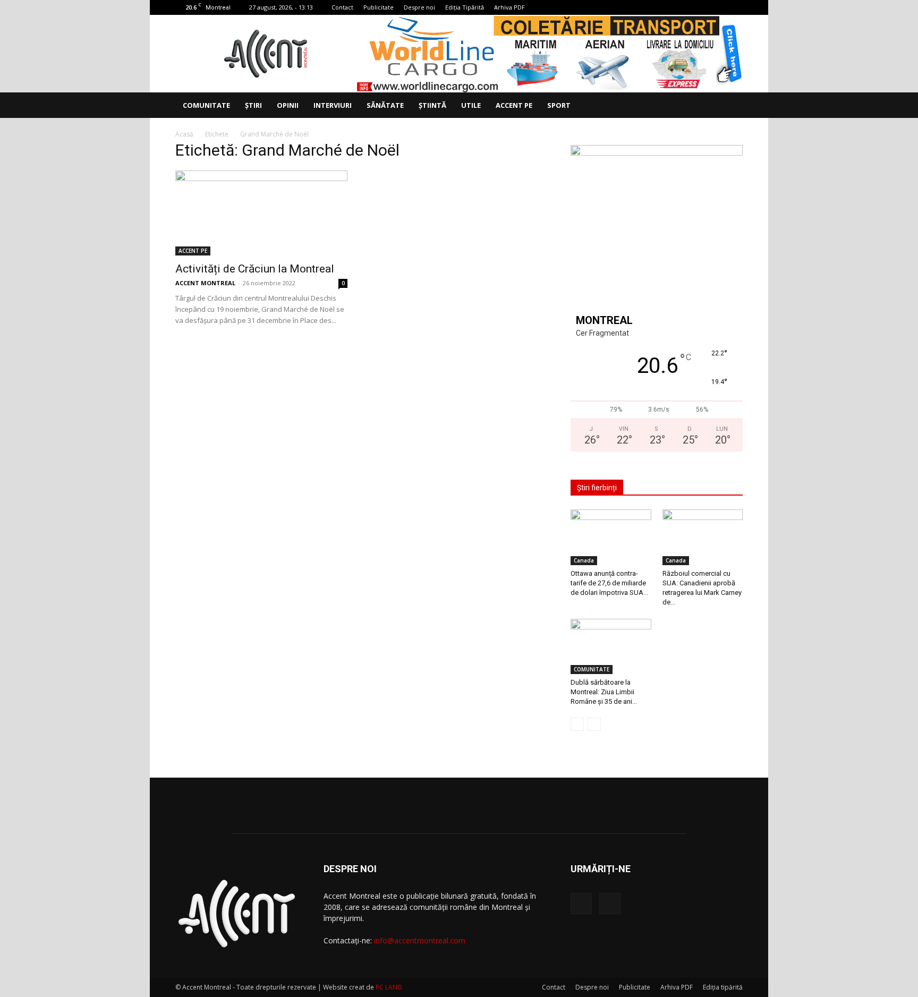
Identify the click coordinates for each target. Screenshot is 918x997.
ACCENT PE (514, 105)
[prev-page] (577, 724)
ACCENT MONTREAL (205, 283)
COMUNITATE (206, 105)
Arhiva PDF (509, 7)
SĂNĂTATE (385, 105)
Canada (584, 560)
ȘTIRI (253, 105)
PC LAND (389, 987)
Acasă (184, 134)
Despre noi (419, 7)
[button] (730, 106)
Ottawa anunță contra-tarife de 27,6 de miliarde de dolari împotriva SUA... (609, 583)
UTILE (471, 105)
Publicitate (378, 7)
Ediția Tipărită (464, 7)
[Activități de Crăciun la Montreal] (261, 213)
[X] (735, 7)
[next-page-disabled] (594, 724)
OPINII (288, 105)
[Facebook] (717, 7)
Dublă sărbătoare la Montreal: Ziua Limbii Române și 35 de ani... (604, 691)
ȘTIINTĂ (432, 105)
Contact (342, 7)
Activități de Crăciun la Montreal (254, 268)
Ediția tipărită (723, 987)
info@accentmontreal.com (419, 940)
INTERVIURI (332, 105)
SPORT (559, 105)
